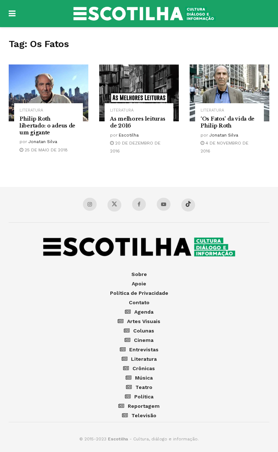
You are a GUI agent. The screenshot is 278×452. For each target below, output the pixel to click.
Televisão (143, 415)
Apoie (139, 283)
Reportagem (144, 406)
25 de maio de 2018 (45, 149)
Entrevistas (144, 349)
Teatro (143, 387)
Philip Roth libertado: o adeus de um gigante (47, 126)
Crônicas (143, 368)
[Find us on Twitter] (114, 205)
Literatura (31, 110)
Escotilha (129, 135)
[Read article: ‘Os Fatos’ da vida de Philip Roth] (229, 92)
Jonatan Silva (42, 141)
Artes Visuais (143, 321)
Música (144, 378)
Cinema (143, 340)
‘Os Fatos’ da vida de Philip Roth (227, 122)
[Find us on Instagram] (90, 204)
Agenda (143, 312)
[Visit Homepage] (144, 14)
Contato (139, 302)
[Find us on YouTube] (163, 204)
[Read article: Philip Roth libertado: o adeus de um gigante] (48, 92)
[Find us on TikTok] (188, 205)
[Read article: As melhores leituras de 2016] (139, 92)
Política (143, 396)
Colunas (143, 331)
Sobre (139, 274)
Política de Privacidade (139, 293)
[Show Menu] (12, 13)
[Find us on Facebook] (139, 204)
